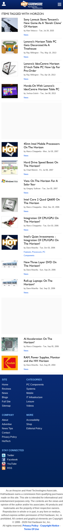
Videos (30, 406)
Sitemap (6, 406)
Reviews (6, 389)
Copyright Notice (49, 525)
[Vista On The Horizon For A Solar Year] (10, 181)
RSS (9, 468)
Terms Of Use (31, 529)
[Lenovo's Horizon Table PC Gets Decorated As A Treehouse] (10, 47)
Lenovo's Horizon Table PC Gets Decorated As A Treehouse (40, 45)
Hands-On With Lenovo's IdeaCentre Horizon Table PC (41, 87)
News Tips (7, 428)
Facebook (12, 459)
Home (5, 384)
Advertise (7, 424)
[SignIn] (5, 3)
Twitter (10, 455)
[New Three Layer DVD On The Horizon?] (10, 264)
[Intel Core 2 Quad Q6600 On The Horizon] (10, 205)
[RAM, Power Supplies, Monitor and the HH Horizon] (10, 363)
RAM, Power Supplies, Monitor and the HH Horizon (42, 359)
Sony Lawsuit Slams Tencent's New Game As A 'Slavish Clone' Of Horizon (43, 23)
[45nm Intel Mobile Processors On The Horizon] (10, 149)
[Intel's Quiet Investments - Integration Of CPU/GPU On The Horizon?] (10, 242)
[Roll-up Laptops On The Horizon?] (10, 282)
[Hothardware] (31, 4)
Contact (6, 432)
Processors (37, 252)
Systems (30, 389)
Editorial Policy (34, 428)
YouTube (12, 464)
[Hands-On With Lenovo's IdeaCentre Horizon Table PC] (10, 91)
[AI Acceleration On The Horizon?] (10, 344)
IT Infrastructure (34, 397)
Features (27, 252)
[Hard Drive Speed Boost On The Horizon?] (10, 167)
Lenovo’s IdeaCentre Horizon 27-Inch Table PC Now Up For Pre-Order (42, 67)
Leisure (30, 401)
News (26, 35)
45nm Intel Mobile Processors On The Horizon (42, 145)
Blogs (5, 397)
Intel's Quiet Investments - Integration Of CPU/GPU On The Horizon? (41, 240)
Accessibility (32, 420)
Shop (29, 424)
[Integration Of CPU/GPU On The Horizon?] (10, 222)
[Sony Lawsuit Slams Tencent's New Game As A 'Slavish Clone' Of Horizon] (10, 25)
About (5, 420)
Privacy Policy (9, 437)
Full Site (6, 401)
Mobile (29, 393)
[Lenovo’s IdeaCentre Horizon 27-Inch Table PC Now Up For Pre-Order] (10, 69)
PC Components (35, 384)
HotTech (6, 441)
